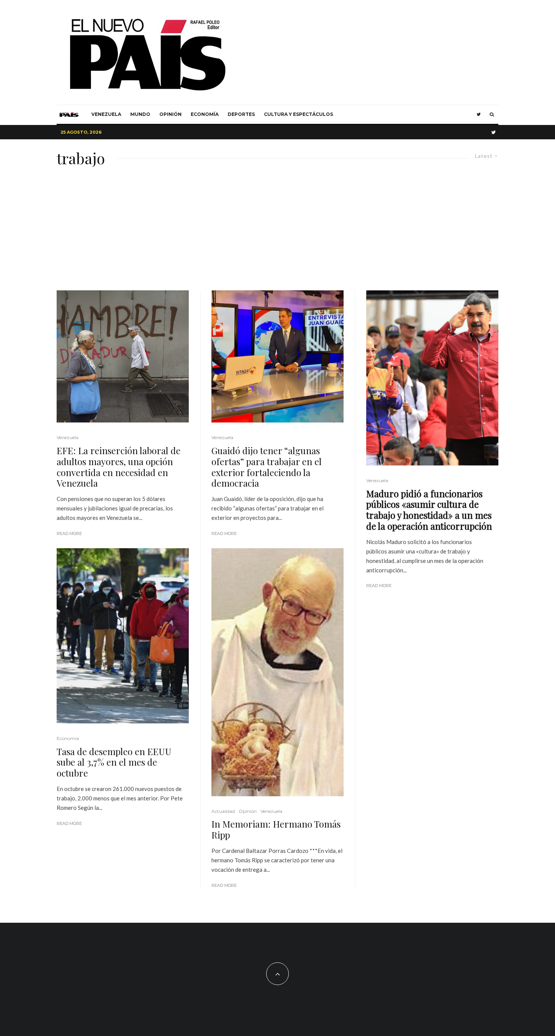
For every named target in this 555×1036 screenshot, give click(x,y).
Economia (68, 738)
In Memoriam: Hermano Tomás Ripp (276, 829)
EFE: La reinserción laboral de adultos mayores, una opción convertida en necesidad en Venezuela (118, 467)
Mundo (140, 114)
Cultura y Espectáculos (298, 114)
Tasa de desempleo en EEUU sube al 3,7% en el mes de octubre (114, 762)
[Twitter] (478, 114)
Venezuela (106, 114)
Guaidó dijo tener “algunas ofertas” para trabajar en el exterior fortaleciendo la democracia (266, 467)
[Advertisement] (277, 234)
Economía (205, 114)
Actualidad (223, 811)
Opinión (170, 114)
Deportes (241, 114)
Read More (69, 533)
